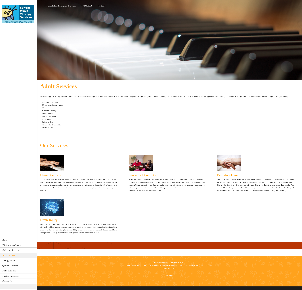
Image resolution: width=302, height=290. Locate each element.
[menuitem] (18, 239)
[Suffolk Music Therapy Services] (18, 15)
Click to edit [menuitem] (169, 283)
